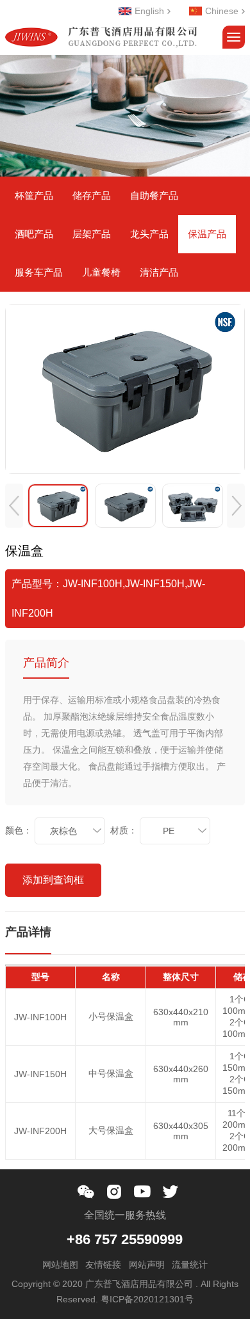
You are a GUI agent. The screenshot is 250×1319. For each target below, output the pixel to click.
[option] (125, 389)
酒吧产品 (34, 233)
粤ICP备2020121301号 (147, 1299)
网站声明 (147, 1265)
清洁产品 (159, 272)
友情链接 (103, 1265)
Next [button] (236, 506)
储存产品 (91, 195)
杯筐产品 (34, 195)
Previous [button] (14, 506)
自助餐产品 (154, 195)
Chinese (221, 11)
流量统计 (190, 1265)
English (149, 11)
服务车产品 (39, 272)
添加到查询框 (53, 879)
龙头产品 (149, 233)
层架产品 (91, 233)
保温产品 (207, 233)
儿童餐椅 (101, 272)
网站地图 (60, 1265)
